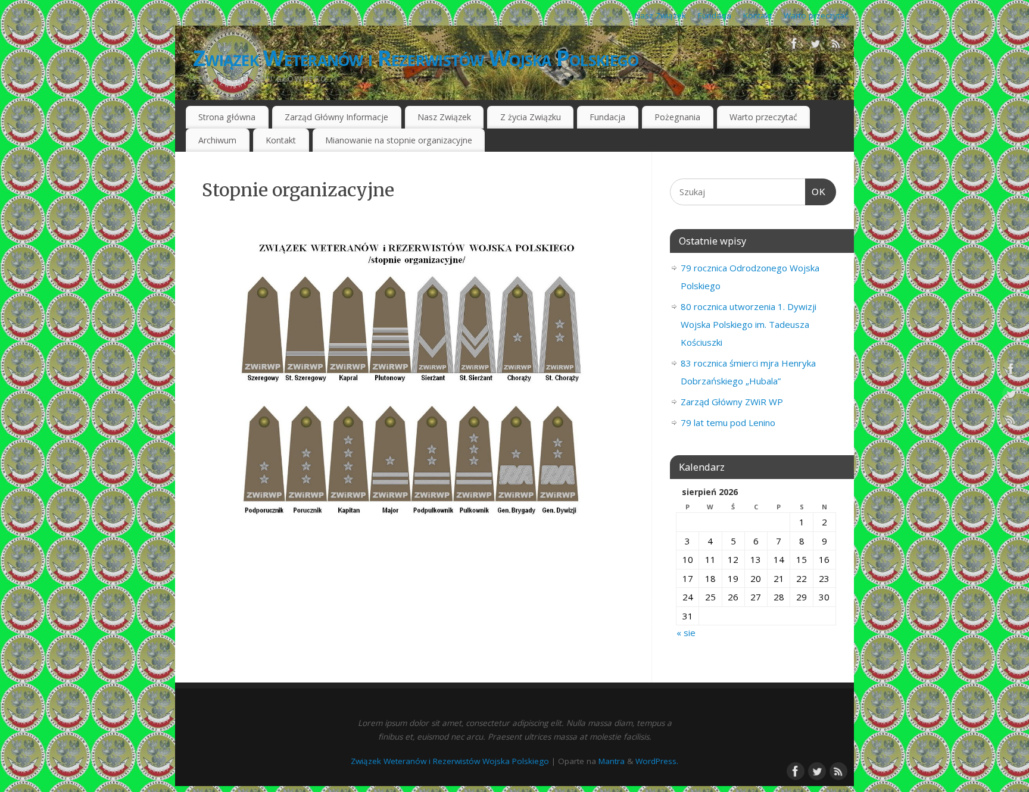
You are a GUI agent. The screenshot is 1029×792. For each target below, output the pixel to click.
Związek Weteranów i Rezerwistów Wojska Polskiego (415, 58)
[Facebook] (794, 46)
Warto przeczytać (816, 15)
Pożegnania (677, 117)
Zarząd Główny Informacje (336, 117)
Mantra (611, 761)
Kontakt (757, 15)
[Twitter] (815, 46)
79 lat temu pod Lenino (728, 422)
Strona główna (226, 117)
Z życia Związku (530, 117)
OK (816, 192)
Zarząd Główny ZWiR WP (732, 402)
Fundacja (714, 15)
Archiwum (217, 140)
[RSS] (836, 46)
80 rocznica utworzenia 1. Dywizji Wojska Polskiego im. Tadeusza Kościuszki (748, 324)
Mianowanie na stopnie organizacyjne (398, 140)
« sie (686, 632)
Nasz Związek (660, 15)
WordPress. (656, 761)
